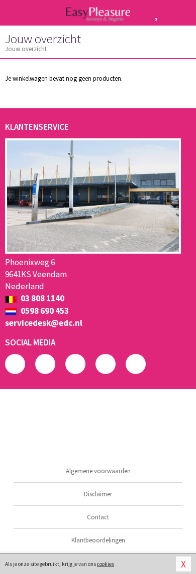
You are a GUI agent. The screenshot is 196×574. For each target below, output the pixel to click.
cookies (105, 563)
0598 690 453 (44, 310)
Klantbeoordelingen (98, 540)
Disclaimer (98, 494)
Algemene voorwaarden (98, 471)
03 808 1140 (41, 298)
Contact (98, 517)
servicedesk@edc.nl (43, 322)
